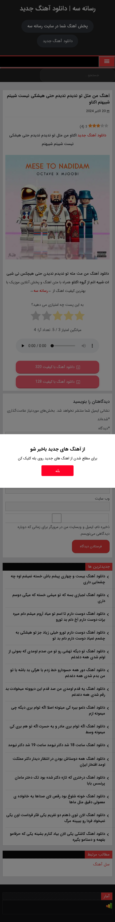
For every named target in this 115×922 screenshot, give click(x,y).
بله (57, 471)
